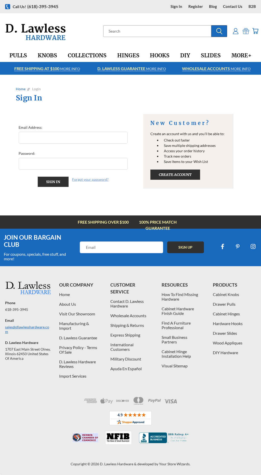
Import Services (72, 376)
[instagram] (253, 246)
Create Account (175, 174)
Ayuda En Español (126, 368)
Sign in (176, 6)
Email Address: (30, 127)
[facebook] (222, 246)
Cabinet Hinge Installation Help (176, 353)
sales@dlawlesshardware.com (27, 329)
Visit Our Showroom (77, 313)
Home (64, 294)
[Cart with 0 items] (255, 31)
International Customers (122, 347)
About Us (67, 304)
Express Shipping (125, 334)
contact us (232, 6)
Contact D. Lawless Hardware (127, 303)
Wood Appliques (227, 342)
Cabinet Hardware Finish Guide (178, 311)
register (195, 6)
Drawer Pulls (224, 304)
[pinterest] (238, 246)
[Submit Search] (219, 31)
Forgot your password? (90, 179)
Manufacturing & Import (74, 325)
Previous (253, 459)
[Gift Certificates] (246, 31)
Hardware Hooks (228, 323)
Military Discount (125, 358)
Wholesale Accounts (128, 315)
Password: (27, 153)
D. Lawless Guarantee (78, 337)
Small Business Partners (174, 339)
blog (213, 6)
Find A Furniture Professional (176, 325)
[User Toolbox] (235, 31)
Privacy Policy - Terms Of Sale (78, 349)
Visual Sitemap (175, 365)
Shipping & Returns (127, 325)
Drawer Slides (225, 333)
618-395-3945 (16, 309)
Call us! (35, 6)
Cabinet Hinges (226, 313)
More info (47, 68)
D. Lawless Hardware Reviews (77, 364)
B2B (252, 6)
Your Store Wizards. (174, 464)
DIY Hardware (225, 352)
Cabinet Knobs (226, 294)
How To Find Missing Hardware (180, 296)
